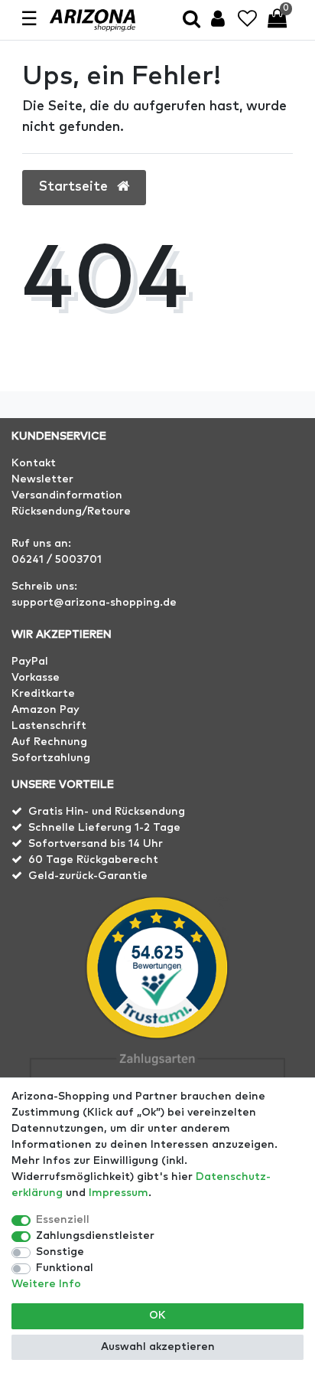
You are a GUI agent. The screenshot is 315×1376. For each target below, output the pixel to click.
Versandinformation (66, 495)
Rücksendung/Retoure (71, 511)
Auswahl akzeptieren (158, 1347)
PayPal (29, 661)
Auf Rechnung (49, 742)
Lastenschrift (48, 726)
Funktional (64, 1268)
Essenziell (62, 1219)
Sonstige (60, 1252)
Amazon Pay (45, 709)
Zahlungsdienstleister (95, 1236)
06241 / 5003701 (56, 559)
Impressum (118, 1193)
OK (157, 1315)
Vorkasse (35, 677)
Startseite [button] (75, 187)
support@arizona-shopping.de (94, 602)
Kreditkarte (43, 693)
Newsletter (42, 479)
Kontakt (33, 463)
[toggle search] (191, 20)
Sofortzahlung (50, 758)
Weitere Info (46, 1284)
